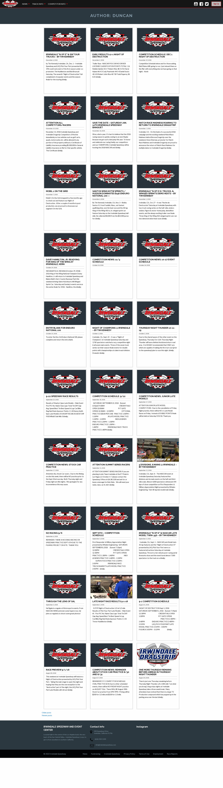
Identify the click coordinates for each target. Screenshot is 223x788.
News (24, 4)
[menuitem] (25, 4)
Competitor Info (57, 4)
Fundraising (95, 754)
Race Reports (172, 754)
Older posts (46, 712)
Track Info (37, 4)
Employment (158, 754)
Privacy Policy (129, 754)
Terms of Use (144, 754)
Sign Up (216, 4)
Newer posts (47, 715)
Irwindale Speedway (112, 754)
